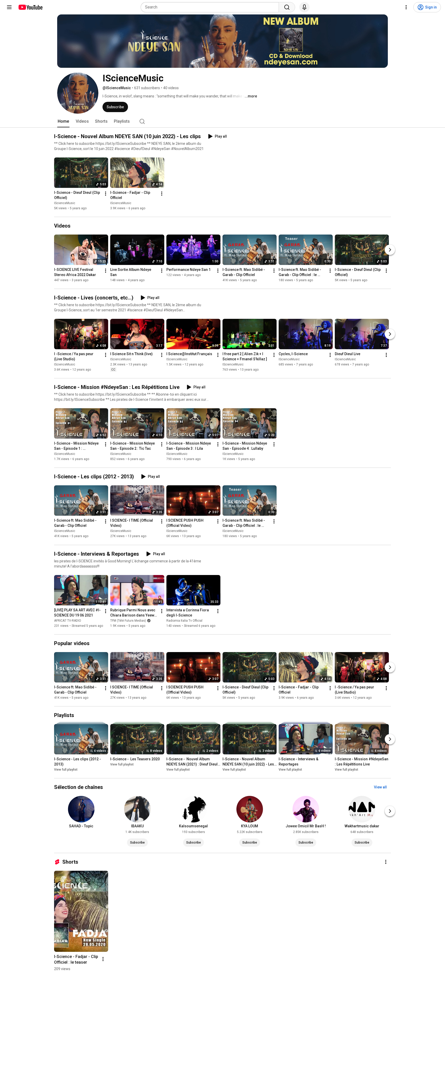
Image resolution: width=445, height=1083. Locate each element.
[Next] (390, 250)
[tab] (63, 121)
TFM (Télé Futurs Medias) (128, 620)
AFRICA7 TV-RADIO (67, 620)
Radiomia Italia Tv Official (184, 620)
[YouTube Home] (30, 7)
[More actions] (105, 193)
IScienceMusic (64, 203)
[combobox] (211, 7)
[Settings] (406, 7)
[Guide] (9, 7)
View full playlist (66, 769)
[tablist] (222, 121)
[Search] (287, 7)
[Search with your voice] (304, 7)
